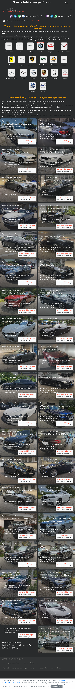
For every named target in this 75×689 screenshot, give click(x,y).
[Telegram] (15, 16)
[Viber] (11, 16)
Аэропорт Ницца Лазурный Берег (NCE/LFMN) (20, 663)
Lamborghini (32, 65)
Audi (19, 52)
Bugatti (50, 52)
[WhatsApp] (19, 16)
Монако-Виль (43, 668)
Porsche (44, 78)
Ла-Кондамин (17, 668)
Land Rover (43, 65)
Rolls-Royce (54, 78)
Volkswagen (32, 91)
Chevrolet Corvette (64, 52)
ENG (71, 3)
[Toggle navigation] (70, 10)
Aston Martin (8, 52)
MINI (23, 78)
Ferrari (11, 65)
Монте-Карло (56, 668)
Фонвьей (6, 668)
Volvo (43, 91)
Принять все (57, 686)
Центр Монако (30, 668)
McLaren (64, 65)
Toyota (65, 78)
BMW (40, 52)
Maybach (53, 65)
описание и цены (27, 142)
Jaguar (21, 65)
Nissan (34, 78)
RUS (66, 3)
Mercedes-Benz (11, 78)
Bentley (30, 52)
